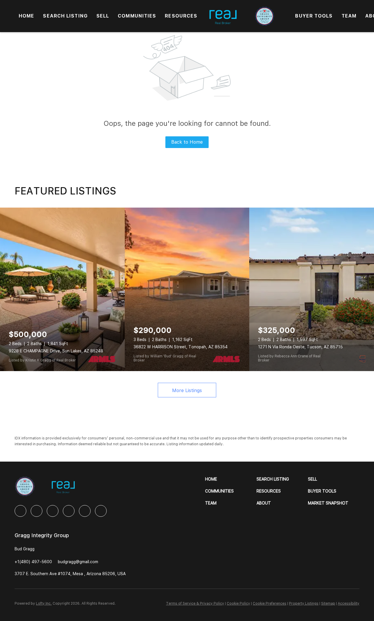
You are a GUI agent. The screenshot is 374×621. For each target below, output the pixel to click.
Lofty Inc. (44, 603)
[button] (231, 479)
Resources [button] (181, 16)
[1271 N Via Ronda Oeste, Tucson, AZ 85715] (311, 289)
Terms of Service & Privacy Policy (195, 603)
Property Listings (303, 603)
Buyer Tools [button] (314, 16)
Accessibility (348, 603)
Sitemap (328, 603)
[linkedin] (36, 511)
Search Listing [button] (65, 16)
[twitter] (52, 511)
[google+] (101, 511)
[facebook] (20, 511)
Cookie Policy (238, 603)
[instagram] (69, 511)
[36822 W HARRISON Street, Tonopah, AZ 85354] (187, 289)
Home (26, 16)
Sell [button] (102, 16)
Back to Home (187, 142)
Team (349, 16)
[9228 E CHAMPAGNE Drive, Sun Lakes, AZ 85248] (62, 289)
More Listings (187, 390)
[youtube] (85, 511)
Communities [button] (137, 16)
